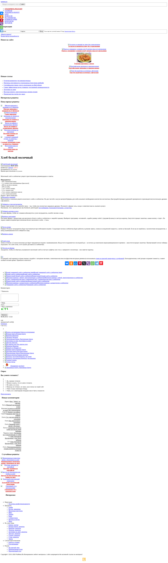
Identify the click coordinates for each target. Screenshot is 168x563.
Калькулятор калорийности (10, 36)
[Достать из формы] (7, 248)
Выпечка (15, 335)
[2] (2, 257)
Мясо (10, 512)
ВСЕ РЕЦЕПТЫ (10, 17)
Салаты (14, 360)
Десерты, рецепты (15, 530)
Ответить (4, 324)
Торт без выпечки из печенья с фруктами (84, 72)
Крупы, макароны (15, 509)
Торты (11, 539)
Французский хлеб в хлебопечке (38, 281)
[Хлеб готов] (5, 241)
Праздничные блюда (27, 353)
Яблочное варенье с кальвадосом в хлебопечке (52, 283)
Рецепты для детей (25, 356)
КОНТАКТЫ (9, 21)
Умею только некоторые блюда (17, 389)
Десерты (15, 337)
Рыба (10, 516)
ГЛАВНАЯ (8, 10)
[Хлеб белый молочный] (9, 164)
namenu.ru (4, 1)
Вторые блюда (21, 334)
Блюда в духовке (14, 542)
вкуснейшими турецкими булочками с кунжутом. (55, 208)
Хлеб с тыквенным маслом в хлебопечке (46, 279)
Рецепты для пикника (28, 358)
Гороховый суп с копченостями (10, 490)
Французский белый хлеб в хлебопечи (44, 276)
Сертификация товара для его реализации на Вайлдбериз (23, 85)
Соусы (12, 362)
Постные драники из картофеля (10, 469)
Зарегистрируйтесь (70, 31)
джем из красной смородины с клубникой (110, 258)
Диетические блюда (26, 339)
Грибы (11, 507)
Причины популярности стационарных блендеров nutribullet (24, 83)
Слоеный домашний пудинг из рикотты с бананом (10, 143)
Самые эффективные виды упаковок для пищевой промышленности (26, 87)
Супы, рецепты (14, 537)
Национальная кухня (15, 549)
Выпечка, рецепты (15, 528)
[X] (84, 263)
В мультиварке (13, 544)
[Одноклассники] (71, 263)
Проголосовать (6, 394)
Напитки (15, 346)
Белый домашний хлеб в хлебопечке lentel (48, 272)
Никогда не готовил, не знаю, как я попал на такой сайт (25, 387)
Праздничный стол (15, 551)
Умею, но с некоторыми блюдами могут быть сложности (25, 391)
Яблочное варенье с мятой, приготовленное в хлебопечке (64, 277)
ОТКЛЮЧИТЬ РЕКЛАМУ (13, 9)
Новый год (17, 348)
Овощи (11, 514)
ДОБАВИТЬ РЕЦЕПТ (12, 12)
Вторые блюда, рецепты (16, 526)
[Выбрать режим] (7, 234)
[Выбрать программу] (8, 216)
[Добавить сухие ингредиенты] (11, 204)
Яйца (10, 521)
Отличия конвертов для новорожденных (17, 80)
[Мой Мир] (75, 263)
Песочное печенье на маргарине (10, 134)
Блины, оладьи (13, 525)
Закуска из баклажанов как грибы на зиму (10, 476)
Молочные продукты (16, 511)
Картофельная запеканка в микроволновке (84, 68)
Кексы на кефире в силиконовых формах (10, 127)
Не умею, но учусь (13, 385)
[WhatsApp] (92, 263)
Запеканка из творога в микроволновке (10, 120)
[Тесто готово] (6, 227)
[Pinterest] (80, 263)
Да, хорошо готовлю (13, 381)
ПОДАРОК (8, 23)
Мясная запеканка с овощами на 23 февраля (10, 110)
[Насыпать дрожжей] (8, 197)
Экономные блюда (24, 367)
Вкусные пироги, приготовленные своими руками (20, 92)
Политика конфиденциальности (19, 504)
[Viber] (88, 263)
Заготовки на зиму (10, 89)
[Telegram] (97, 263)
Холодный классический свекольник (10, 483)
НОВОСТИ (8, 16)
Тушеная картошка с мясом (84, 63)
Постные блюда (22, 351)
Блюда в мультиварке (27, 332)
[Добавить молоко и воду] (10, 211)
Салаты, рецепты (14, 535)
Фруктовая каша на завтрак (10, 150)
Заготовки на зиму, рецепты (18, 532)
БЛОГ (7, 14)
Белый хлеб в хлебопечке (31, 274)
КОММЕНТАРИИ (11, 19)
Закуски (14, 342)
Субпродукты (13, 518)
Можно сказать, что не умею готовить (19, 383)
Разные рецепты (22, 355)
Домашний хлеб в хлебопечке (36, 284)
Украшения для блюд (17, 366)
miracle (10, 167)
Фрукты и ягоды (14, 519)
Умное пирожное (10, 114)
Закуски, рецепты (14, 533)
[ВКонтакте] (67, 263)
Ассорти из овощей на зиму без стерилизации (84, 46)
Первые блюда (21, 349)
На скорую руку (22, 344)
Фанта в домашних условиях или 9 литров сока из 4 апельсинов (84, 51)
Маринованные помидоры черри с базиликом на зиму (10, 462)
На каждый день (14, 547)
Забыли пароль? (6, 34)
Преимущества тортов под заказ (14, 94)
